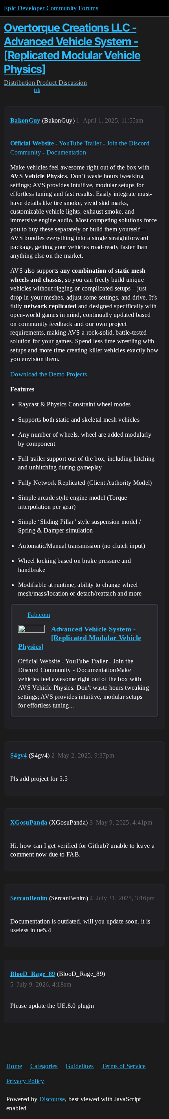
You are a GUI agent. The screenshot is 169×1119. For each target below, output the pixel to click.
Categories (44, 1066)
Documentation (66, 152)
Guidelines (80, 1066)
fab (37, 90)
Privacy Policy (25, 1081)
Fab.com (39, 614)
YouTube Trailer (80, 143)
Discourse (52, 1099)
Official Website (32, 143)
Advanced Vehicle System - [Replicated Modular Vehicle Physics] (79, 637)
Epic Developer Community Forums (51, 8)
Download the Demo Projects (48, 374)
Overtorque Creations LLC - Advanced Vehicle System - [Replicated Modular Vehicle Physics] (72, 48)
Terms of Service (124, 1066)
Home (14, 1066)
